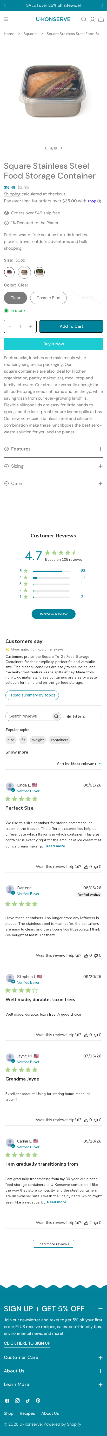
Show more (16, 752)
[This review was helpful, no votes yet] (86, 867)
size (11, 739)
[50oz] (39, 272)
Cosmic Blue (48, 297)
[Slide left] (46, 148)
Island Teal (89, 299)
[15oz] (9, 272)
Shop (9, 1413)
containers (59, 739)
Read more (55, 846)
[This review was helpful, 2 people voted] (86, 1223)
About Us (50, 1413)
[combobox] (79, 763)
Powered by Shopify (62, 1424)
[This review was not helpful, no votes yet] (96, 867)
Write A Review (54, 614)
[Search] (84, 19)
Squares (30, 33)
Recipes (27, 1413)
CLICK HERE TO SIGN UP (27, 1343)
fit (23, 739)
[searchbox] (29, 716)
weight (38, 739)
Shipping (12, 194)
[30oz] (24, 272)
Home (9, 33)
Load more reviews (53, 1244)
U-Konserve (30, 1424)
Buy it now (53, 344)
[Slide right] (61, 148)
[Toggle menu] (6, 19)
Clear (15, 297)
